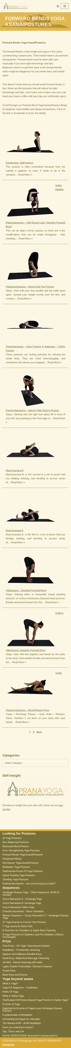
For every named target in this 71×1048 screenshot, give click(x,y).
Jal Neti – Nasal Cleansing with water (22, 962)
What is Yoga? (10, 983)
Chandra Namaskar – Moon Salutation (23, 911)
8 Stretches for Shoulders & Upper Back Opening (28, 930)
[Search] (58, 6)
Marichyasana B (14, 470)
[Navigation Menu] (65, 6)
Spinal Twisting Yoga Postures (18, 875)
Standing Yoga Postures (15, 879)
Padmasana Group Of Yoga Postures (22, 871)
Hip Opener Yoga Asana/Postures (20, 862)
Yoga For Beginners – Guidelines (20, 987)
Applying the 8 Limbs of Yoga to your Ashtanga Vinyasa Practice (32, 1009)
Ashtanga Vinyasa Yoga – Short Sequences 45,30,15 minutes (30, 893)
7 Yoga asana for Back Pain (17, 926)
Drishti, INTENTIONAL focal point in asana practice (29, 1035)
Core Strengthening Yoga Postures (21, 850)
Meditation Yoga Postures (16, 867)
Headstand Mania (11, 858)
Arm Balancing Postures (15, 842)
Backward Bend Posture (15, 846)
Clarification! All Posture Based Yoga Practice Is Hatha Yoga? (35, 1000)
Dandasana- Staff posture (19, 162)
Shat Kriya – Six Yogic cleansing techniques (26, 945)
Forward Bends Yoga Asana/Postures (22, 854)
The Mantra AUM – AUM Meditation (21, 1023)
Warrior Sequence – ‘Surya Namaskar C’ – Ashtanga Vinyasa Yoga (35, 916)
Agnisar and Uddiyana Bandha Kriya (21, 954)
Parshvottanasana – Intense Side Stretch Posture (32, 410)
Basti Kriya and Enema (14, 974)
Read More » (25, 174)
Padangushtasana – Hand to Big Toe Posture (30, 286)
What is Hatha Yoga (13, 995)
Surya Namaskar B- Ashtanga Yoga (21, 903)
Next (39, 732)
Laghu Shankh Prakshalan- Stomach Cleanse (27, 966)
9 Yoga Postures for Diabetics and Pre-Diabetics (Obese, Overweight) (33, 935)
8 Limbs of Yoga (11, 1004)
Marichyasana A (14, 530)
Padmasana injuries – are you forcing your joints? (28, 883)
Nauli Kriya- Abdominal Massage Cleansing (25, 958)
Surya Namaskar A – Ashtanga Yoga (22, 898)
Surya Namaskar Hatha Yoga (18, 907)
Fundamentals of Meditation (17, 1014)
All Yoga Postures (12, 838)
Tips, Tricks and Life (13, 1031)
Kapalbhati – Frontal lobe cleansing (21, 949)
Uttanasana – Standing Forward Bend (26, 590)
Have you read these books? (18, 1027)
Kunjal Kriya (8, 970)
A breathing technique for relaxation (21, 1019)
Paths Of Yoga (10, 991)
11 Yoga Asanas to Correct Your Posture (24, 922)
